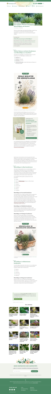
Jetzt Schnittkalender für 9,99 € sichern (31, 138)
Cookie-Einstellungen (33, 390)
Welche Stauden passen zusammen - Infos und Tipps (34, 339)
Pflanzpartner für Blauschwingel (19, 202)
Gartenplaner (15, 6)
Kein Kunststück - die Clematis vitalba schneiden (24, 352)
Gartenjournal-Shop (24, 388)
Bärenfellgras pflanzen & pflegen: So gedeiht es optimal (13, 315)
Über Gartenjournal (40, 6)
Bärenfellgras (23, 40)
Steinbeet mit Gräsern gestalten (13, 339)
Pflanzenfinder (22, 6)
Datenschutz (32, 388)
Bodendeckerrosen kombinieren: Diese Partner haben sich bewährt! (12, 353)
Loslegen (35, 0)
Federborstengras (21, 181)
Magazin (28, 6)
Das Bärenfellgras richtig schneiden (23, 314)
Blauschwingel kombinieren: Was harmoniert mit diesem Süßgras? (34, 315)
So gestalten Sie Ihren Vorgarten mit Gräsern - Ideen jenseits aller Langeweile (24, 340)
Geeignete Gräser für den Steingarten (34, 327)
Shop (34, 6)
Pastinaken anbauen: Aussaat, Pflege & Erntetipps (34, 352)
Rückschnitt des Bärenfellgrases (19, 147)
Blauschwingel (34, 256)
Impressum (32, 387)
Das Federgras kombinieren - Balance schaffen (24, 327)
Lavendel (34, 40)
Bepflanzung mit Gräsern (12, 327)
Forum (9, 6)
